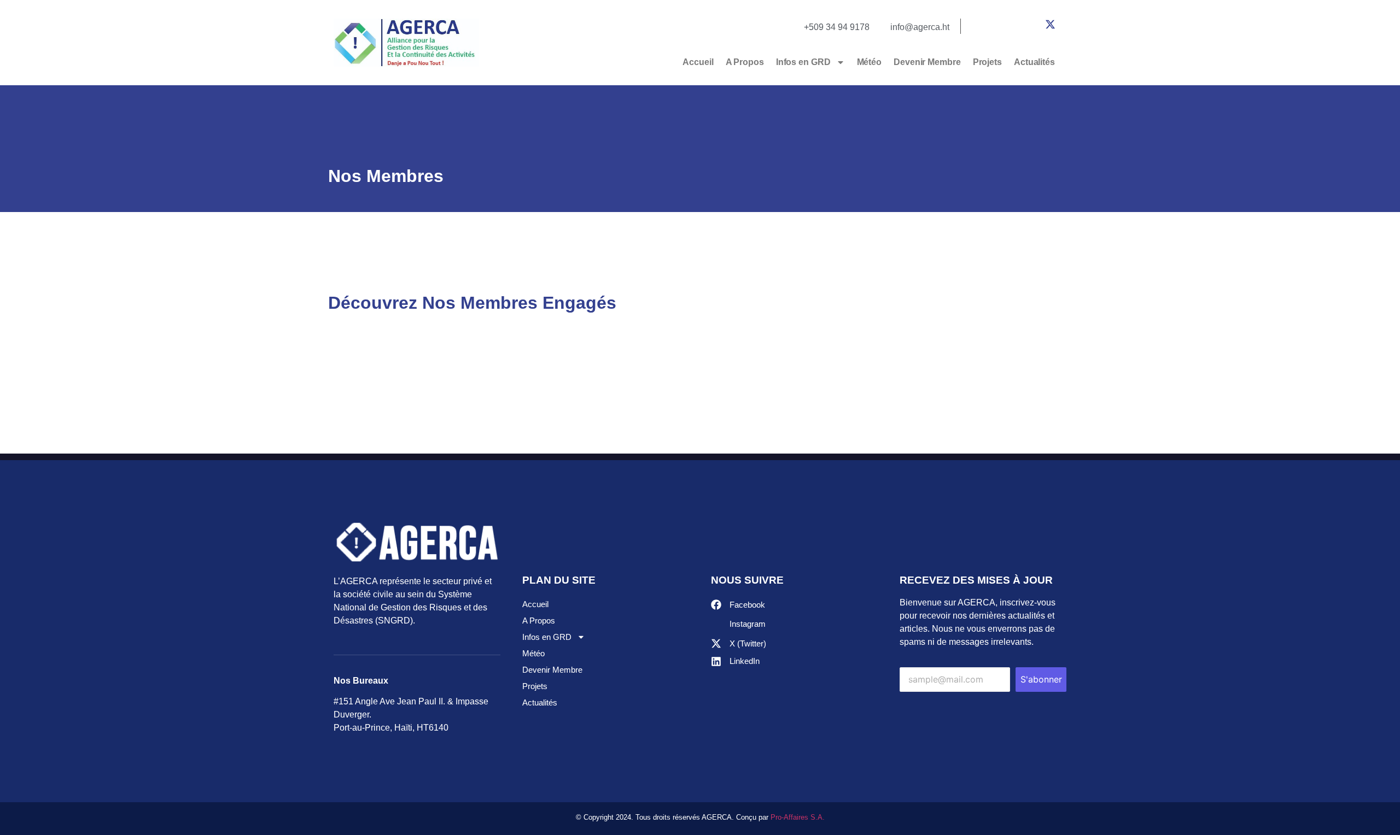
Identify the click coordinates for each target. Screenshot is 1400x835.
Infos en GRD (803, 62)
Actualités (1034, 62)
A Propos (745, 62)
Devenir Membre (927, 62)
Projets (987, 62)
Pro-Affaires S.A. (798, 817)
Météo (869, 62)
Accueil (697, 62)
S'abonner (1041, 679)
